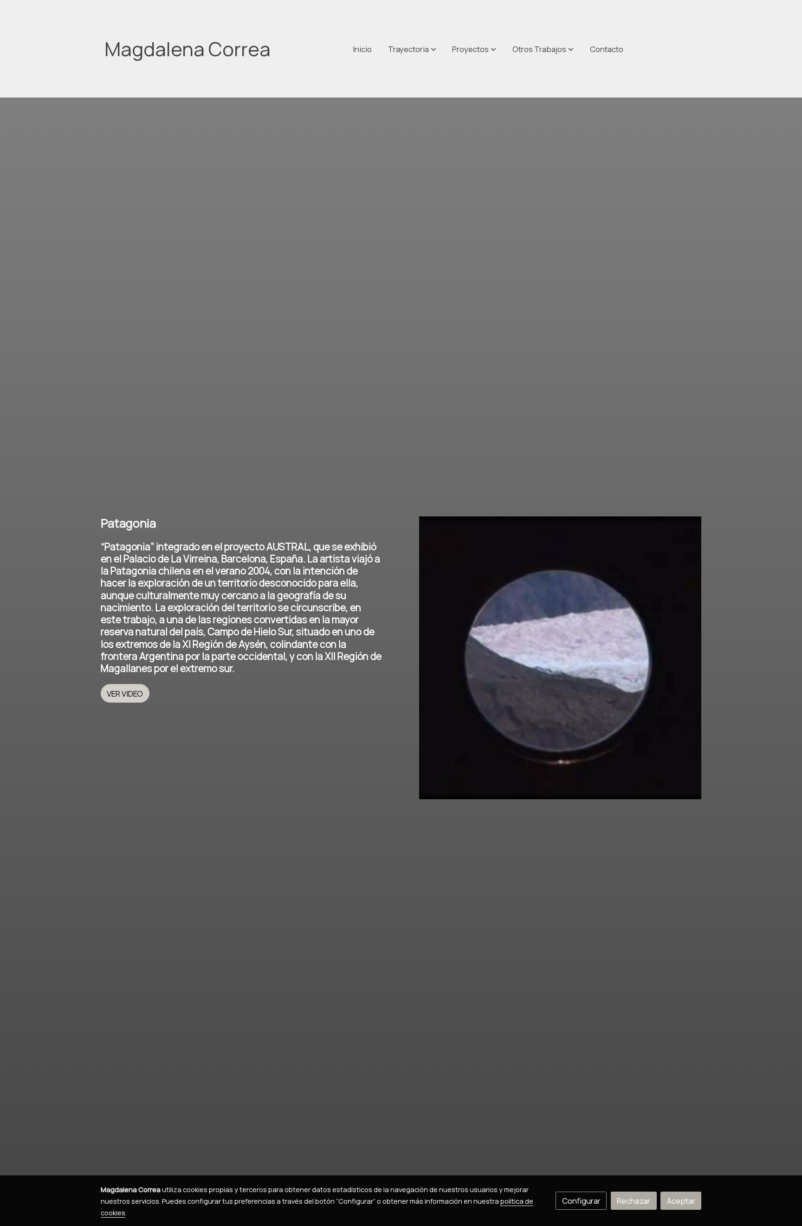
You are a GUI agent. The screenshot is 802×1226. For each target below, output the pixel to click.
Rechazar (633, 1200)
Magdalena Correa (187, 48)
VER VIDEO (125, 693)
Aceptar (681, 1200)
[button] (543, 49)
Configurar (581, 1200)
